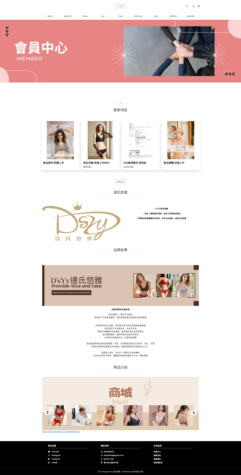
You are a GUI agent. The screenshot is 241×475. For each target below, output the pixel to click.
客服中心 (157, 451)
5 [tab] (128, 103)
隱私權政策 (158, 462)
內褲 (120, 16)
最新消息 (67, 16)
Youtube (55, 451)
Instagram (56, 455)
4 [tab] (124, 103)
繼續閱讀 (60, 145)
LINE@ (54, 462)
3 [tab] (120, 103)
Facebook (56, 459)
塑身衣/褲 (138, 16)
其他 (156, 16)
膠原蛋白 (173, 16)
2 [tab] (116, 103)
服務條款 (157, 459)
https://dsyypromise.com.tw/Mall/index (61, 431)
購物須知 (157, 455)
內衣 (103, 16)
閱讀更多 (120, 181)
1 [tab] (113, 103)
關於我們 (191, 16)
